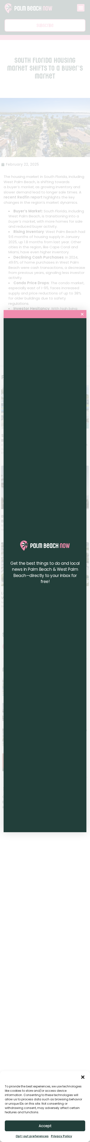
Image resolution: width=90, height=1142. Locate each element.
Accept (45, 1125)
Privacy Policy (61, 1136)
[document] (45, 571)
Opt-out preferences (32, 1136)
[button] (82, 1077)
